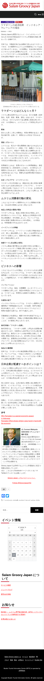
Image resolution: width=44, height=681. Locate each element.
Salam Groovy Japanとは (13, 657)
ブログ (7, 660)
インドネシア (22, 500)
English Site (38, 660)
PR (37, 657)
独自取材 (32, 657)
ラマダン (38, 500)
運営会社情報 (6, 594)
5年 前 (9, 31)
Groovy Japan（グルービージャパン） (22, 478)
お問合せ (21, 660)
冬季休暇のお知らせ (8, 619)
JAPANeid (22, 670)
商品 (15, 660)
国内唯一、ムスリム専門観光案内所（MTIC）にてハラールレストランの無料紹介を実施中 (22, 613)
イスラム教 (15, 500)
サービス (25, 657)
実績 (11, 660)
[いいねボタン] (3, 489)
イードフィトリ (8, 500)
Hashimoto (3, 31)
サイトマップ (29, 660)
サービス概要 (6, 585)
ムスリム (33, 500)
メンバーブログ (6, 589)
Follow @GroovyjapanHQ (21, 483)
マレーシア (27, 500)
